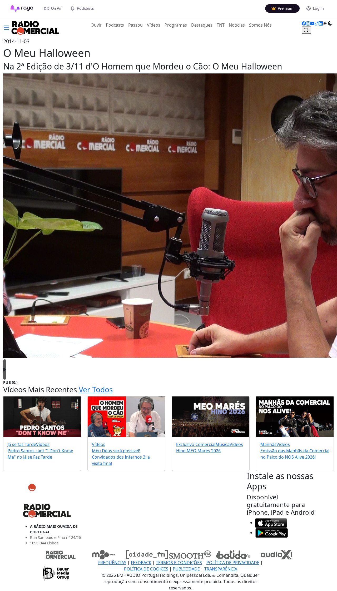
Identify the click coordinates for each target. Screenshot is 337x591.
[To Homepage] (22, 8)
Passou (135, 25)
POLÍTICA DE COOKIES (146, 569)
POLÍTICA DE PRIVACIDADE (232, 562)
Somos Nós (260, 25)
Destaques (201, 25)
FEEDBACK (141, 562)
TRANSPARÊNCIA (220, 569)
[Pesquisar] (306, 30)
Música (222, 444)
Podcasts (115, 25)
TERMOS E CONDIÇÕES (179, 562)
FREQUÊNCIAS (112, 562)
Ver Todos (96, 389)
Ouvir (97, 25)
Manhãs (268, 444)
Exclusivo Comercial (195, 444)
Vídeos (153, 25)
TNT (221, 25)
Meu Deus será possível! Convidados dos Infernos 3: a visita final (121, 457)
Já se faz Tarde (22, 444)
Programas (176, 25)
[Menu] (6, 27)
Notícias (237, 25)
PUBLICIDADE (186, 569)
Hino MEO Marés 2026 (198, 451)
